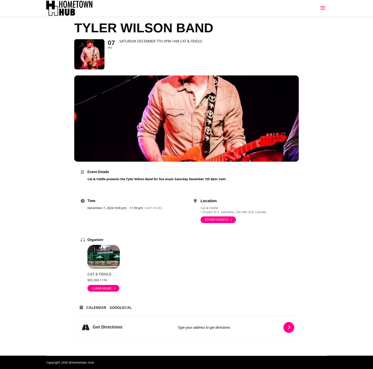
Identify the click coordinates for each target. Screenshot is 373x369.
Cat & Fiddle (209, 208)
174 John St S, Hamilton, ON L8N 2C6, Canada (233, 212)
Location (209, 201)
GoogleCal (121, 308)
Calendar (96, 308)
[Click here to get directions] (288, 327)
